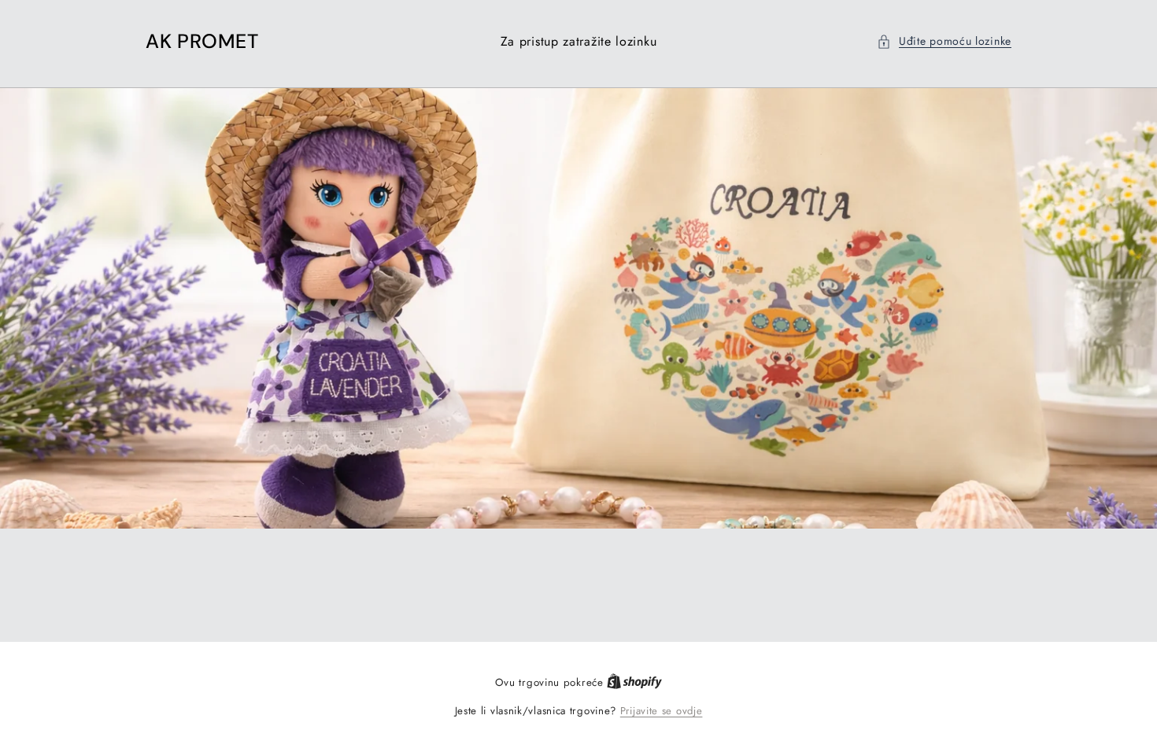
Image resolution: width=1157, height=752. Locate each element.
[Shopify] (634, 682)
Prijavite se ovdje (661, 710)
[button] (944, 41)
